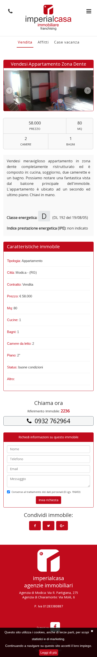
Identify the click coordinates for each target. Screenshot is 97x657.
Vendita (25, 42)
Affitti (43, 42)
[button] (9, 11)
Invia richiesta (48, 500)
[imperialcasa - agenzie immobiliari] (48, 562)
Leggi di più (48, 652)
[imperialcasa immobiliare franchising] (49, 17)
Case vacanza (66, 42)
